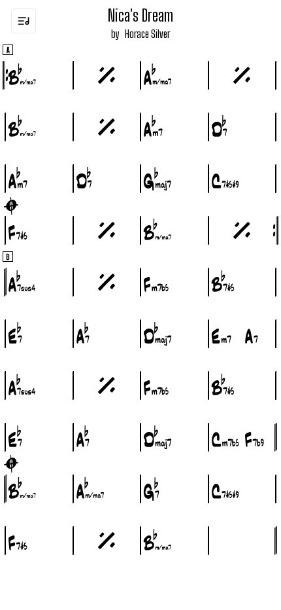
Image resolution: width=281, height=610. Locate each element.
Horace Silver (147, 33)
